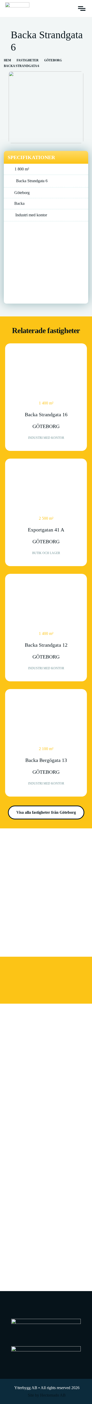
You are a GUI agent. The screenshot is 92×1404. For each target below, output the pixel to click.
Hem (7, 60)
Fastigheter (28, 60)
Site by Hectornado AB (47, 1395)
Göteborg (53, 60)
